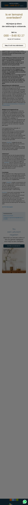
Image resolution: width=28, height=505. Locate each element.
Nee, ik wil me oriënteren (14, 45)
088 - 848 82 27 (14, 36)
